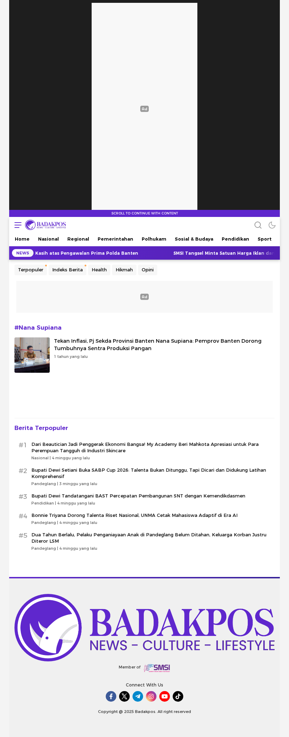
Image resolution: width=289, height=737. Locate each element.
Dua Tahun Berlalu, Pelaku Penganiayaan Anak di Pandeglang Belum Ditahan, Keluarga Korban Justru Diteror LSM (148, 538)
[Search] (258, 225)
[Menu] (16, 225)
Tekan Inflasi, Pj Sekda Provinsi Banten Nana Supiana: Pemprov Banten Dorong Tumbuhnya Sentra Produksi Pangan (158, 345)
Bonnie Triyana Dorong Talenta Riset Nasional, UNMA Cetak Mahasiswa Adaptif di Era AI (134, 515)
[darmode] (272, 225)
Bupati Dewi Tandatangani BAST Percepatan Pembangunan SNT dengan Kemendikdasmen (138, 496)
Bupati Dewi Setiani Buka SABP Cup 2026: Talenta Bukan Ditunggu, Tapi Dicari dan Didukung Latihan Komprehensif (148, 473)
